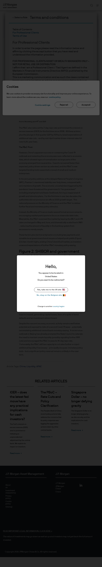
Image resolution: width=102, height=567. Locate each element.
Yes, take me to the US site (49, 290)
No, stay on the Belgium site (49, 295)
